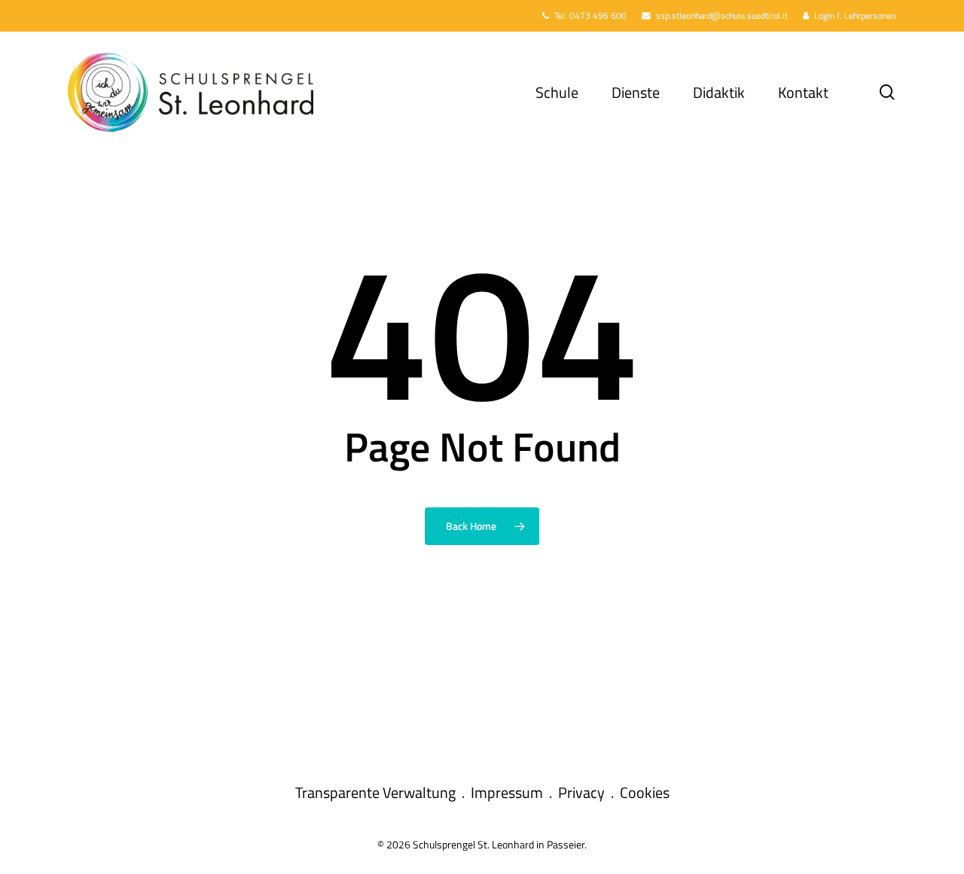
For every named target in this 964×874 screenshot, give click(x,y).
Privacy (581, 792)
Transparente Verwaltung (375, 792)
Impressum (507, 792)
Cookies (645, 792)
